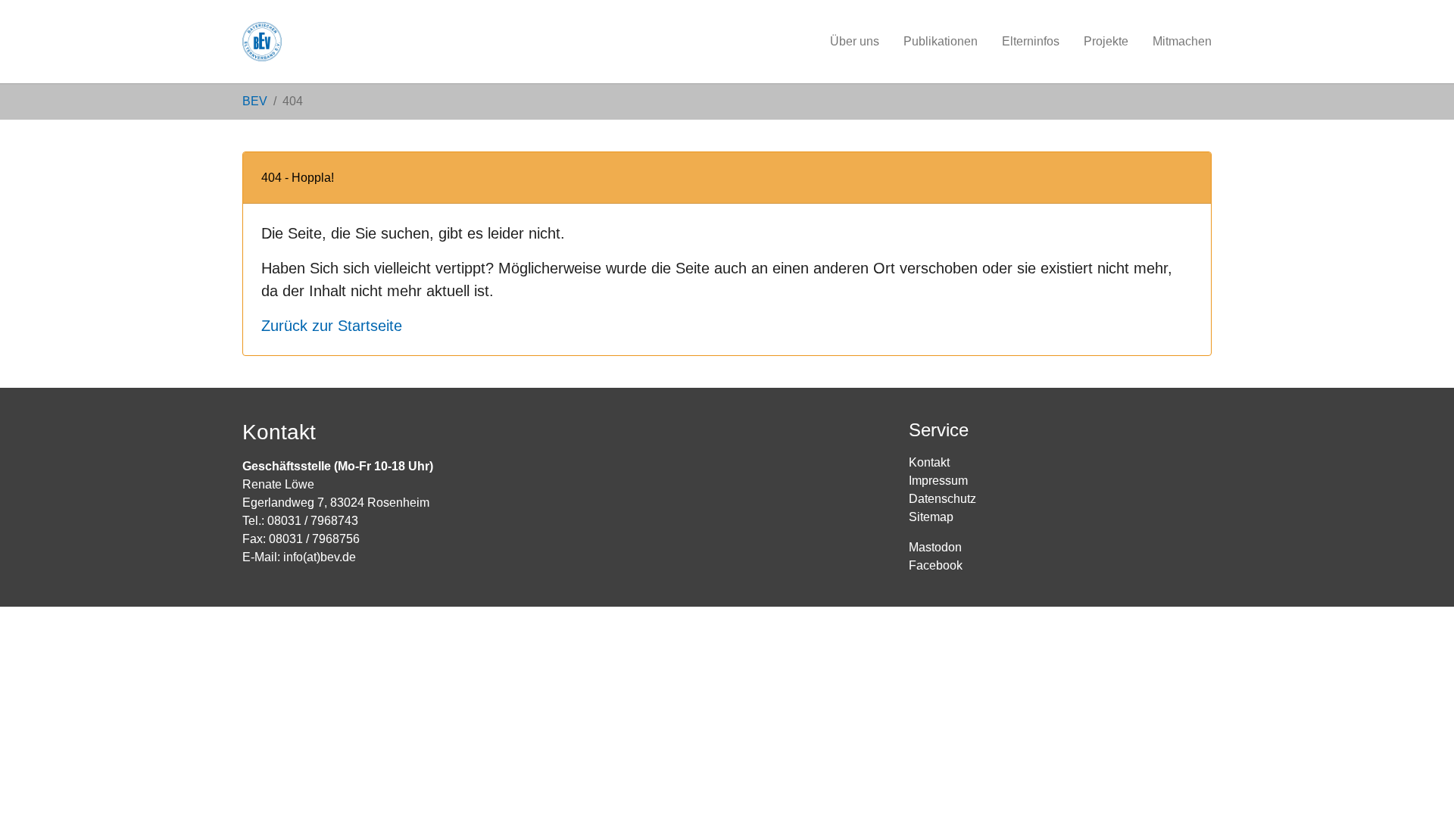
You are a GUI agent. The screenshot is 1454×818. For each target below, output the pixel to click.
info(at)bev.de (319, 557)
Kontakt (929, 462)
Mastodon (935, 547)
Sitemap (931, 516)
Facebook (936, 565)
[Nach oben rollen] (1421, 784)
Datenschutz (942, 498)
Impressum (938, 480)
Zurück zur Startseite (331, 325)
